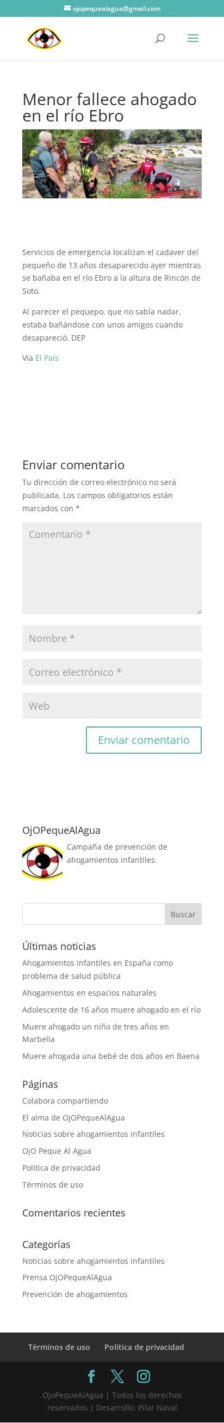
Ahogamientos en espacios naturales (89, 993)
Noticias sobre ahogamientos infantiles (93, 1134)
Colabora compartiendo (65, 1100)
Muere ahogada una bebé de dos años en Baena (111, 1056)
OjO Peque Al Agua (56, 1151)
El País (47, 358)
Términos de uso (52, 1184)
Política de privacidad (61, 1167)
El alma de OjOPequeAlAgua (73, 1117)
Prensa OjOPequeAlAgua (67, 1277)
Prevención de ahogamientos (75, 1294)
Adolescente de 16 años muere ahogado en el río (111, 1009)
